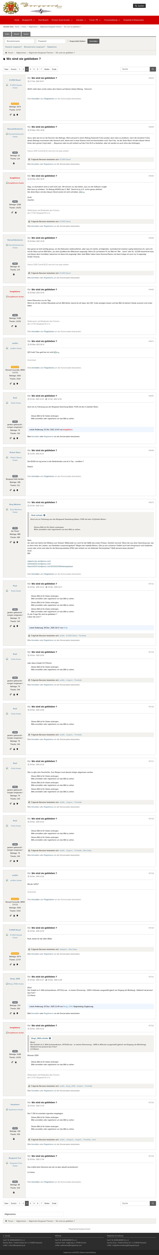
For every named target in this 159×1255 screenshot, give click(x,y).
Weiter (47, 69)
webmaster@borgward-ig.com (71, 1245)
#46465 (151, 238)
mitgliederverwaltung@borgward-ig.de (125, 1245)
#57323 (151, 1102)
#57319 (151, 873)
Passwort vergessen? (13, 47)
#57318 (151, 819)
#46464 (151, 176)
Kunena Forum (84, 1229)
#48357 (151, 396)
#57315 (151, 652)
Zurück (14, 69)
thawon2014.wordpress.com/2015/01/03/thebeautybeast (50, 566)
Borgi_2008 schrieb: (40, 1038)
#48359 (151, 450)
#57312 (151, 584)
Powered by (73, 1229)
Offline (15, 152)
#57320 (151, 928)
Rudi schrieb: (37, 515)
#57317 (151, 761)
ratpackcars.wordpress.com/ (39, 561)
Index (7, 34)
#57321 (151, 977)
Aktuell (16, 34)
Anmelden (93, 41)
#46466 (151, 290)
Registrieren (52, 47)
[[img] (82, 192)
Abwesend (15, 103)
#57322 (151, 1026)
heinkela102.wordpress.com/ (39, 564)
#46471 (151, 341)
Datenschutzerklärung (88, 1252)
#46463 (151, 127)
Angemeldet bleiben (77, 41)
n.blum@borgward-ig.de (16, 1245)
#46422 (151, 78)
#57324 (151, 1156)
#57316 (151, 707)
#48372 (151, 502)
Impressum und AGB (71, 1252)
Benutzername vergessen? (34, 47)
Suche (25, 34)
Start (6, 69)
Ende (54, 69)
